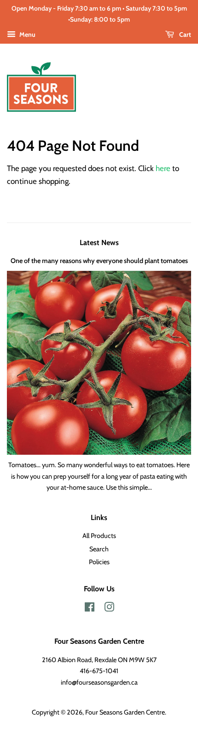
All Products (99, 536)
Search (99, 549)
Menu (26, 34)
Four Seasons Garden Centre (125, 712)
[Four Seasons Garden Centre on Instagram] (109, 609)
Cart (184, 34)
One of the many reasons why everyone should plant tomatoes (99, 261)
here (163, 168)
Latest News (99, 242)
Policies (99, 562)
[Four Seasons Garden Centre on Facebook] (89, 609)
